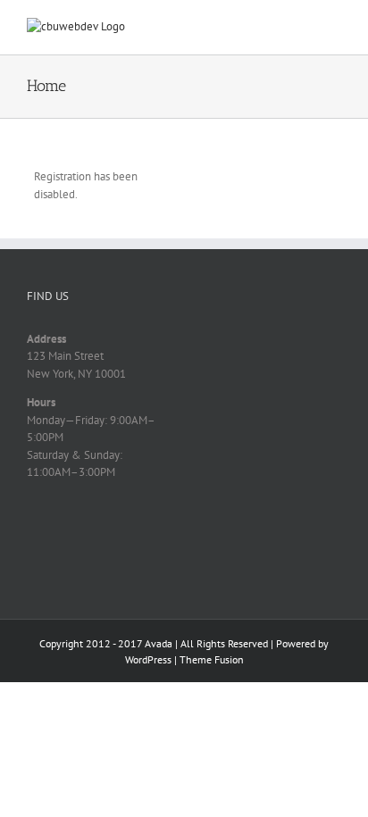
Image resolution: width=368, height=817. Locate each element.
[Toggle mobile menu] (334, 27)
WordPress (148, 659)
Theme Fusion (212, 659)
